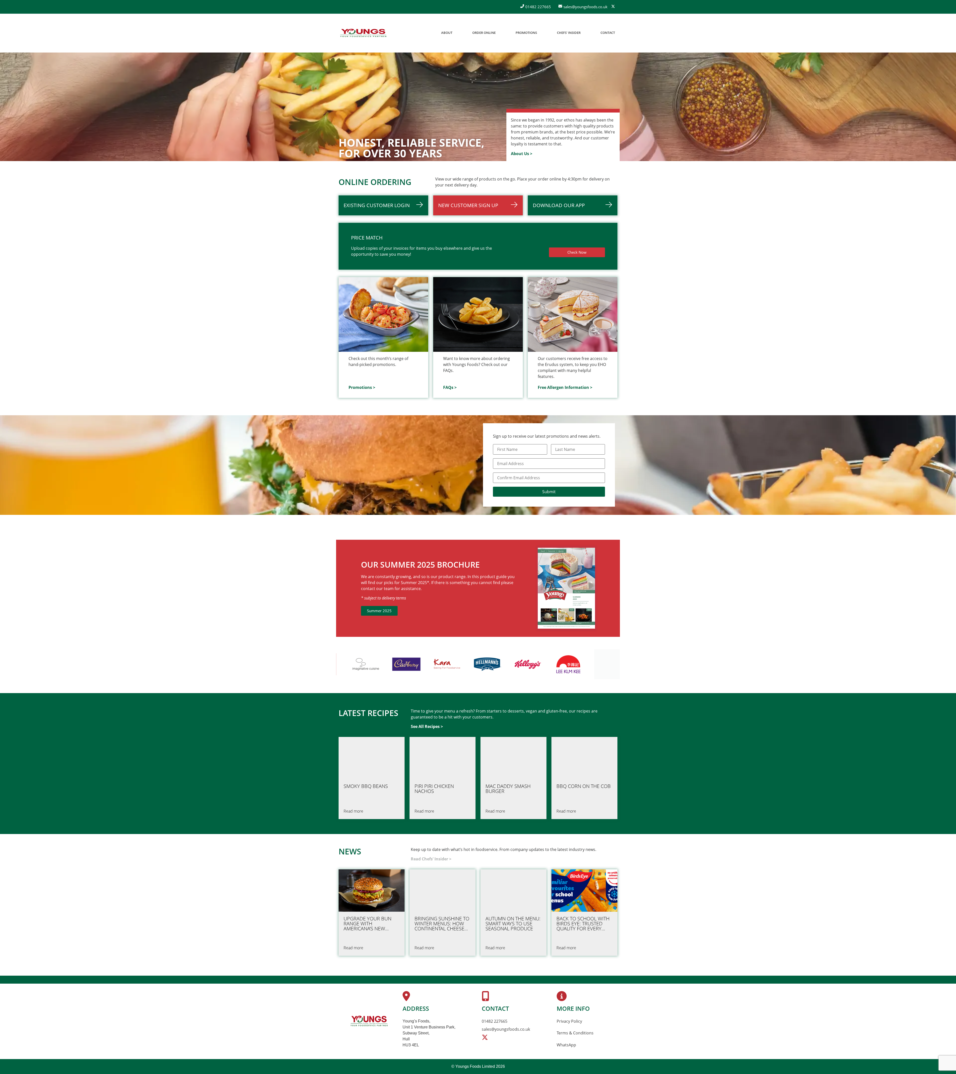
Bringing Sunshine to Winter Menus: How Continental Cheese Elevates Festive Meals (442, 923)
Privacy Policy (569, 1021)
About (446, 32)
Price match (367, 237)
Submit (549, 491)
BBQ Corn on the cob (583, 786)
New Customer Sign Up (468, 205)
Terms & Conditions (575, 1033)
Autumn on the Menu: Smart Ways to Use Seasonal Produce (512, 923)
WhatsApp (566, 1045)
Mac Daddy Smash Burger (508, 789)
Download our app (559, 205)
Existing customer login (377, 205)
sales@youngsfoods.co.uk (506, 1029)
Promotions (526, 32)
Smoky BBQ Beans (366, 786)
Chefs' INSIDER (569, 32)
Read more (353, 811)
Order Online (484, 32)
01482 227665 (494, 1021)
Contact (607, 32)
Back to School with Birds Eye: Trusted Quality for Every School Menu (582, 923)
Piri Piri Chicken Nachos (434, 789)
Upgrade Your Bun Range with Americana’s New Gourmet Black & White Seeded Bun (367, 923)
